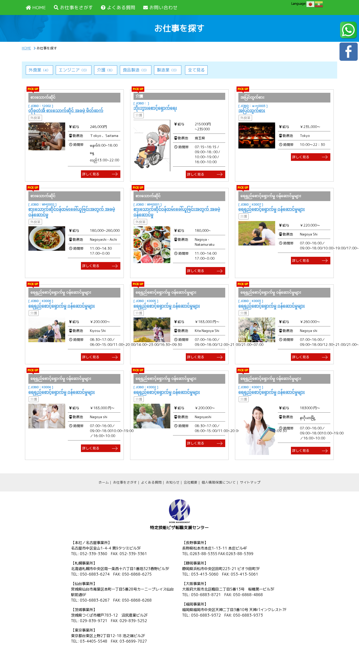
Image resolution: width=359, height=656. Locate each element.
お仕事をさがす (76, 7)
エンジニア (74, 70)
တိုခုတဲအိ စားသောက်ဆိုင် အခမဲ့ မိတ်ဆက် (65, 110)
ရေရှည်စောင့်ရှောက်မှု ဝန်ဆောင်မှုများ (271, 209)
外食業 (39, 70)
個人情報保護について (219, 482)
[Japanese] (310, 4)
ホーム (104, 482)
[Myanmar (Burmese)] (319, 4)
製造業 (167, 70)
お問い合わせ (163, 7)
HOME (39, 7)
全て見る (196, 70)
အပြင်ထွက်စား (251, 110)
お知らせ (173, 482)
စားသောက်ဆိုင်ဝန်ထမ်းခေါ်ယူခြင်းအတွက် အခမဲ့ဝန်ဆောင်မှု (71, 211)
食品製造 (135, 70)
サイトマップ (250, 482)
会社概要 (190, 482)
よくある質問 (121, 7)
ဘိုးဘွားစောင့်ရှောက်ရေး (155, 108)
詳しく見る (90, 174)
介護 (105, 70)
